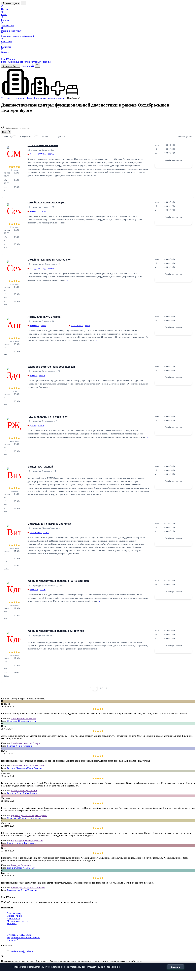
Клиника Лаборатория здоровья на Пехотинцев (58, 580)
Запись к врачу (14, 913)
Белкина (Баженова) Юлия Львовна (24, 768)
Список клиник (14, 916)
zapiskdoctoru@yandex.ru (21, 951)
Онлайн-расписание (173, 160)
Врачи (4, 14)
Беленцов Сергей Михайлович (22, 793)
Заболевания (44, 62)
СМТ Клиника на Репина (43, 145)
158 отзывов (14, 655)
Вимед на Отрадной (40, 466)
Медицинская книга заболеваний (17, 36)
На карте (5, 9)
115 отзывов (14, 284)
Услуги (34, 62)
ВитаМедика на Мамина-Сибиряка (49, 523)
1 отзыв (14, 391)
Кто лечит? (6, 41)
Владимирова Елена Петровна (22, 890)
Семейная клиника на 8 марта (47, 202)
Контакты (6, 47)
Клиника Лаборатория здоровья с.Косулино (56, 630)
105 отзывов (14, 606)
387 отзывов (14, 341)
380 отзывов (14, 548)
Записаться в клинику (173, 165)
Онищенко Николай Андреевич (22, 721)
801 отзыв (14, 170)
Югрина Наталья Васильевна (21, 843)
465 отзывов (14, 441)
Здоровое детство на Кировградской (51, 366)
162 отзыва (14, 491)
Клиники (5, 20)
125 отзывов (14, 227)
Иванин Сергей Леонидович (21, 868)
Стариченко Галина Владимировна (24, 818)
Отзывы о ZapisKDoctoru (19, 935)
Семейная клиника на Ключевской (49, 259)
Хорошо (175, 967)
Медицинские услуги (11, 31)
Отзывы (5, 52)
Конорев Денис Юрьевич (19, 746)
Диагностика (7, 25)
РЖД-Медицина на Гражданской (48, 416)
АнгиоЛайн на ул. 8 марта (44, 316)
